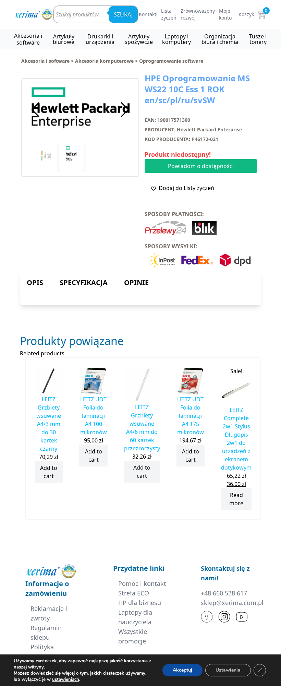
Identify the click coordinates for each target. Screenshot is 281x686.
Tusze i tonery (258, 39)
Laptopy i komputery (176, 39)
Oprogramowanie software (171, 61)
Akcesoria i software (28, 39)
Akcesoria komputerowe (104, 61)
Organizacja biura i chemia (219, 39)
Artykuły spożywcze (139, 39)
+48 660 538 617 (224, 593)
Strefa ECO (133, 593)
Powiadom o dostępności (201, 166)
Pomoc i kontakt (142, 583)
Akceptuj (182, 670)
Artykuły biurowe (63, 39)
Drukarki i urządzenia (100, 39)
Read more (236, 499)
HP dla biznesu (139, 603)
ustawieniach (65, 679)
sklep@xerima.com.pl (232, 603)
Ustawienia (228, 670)
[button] (125, 109)
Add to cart (48, 472)
